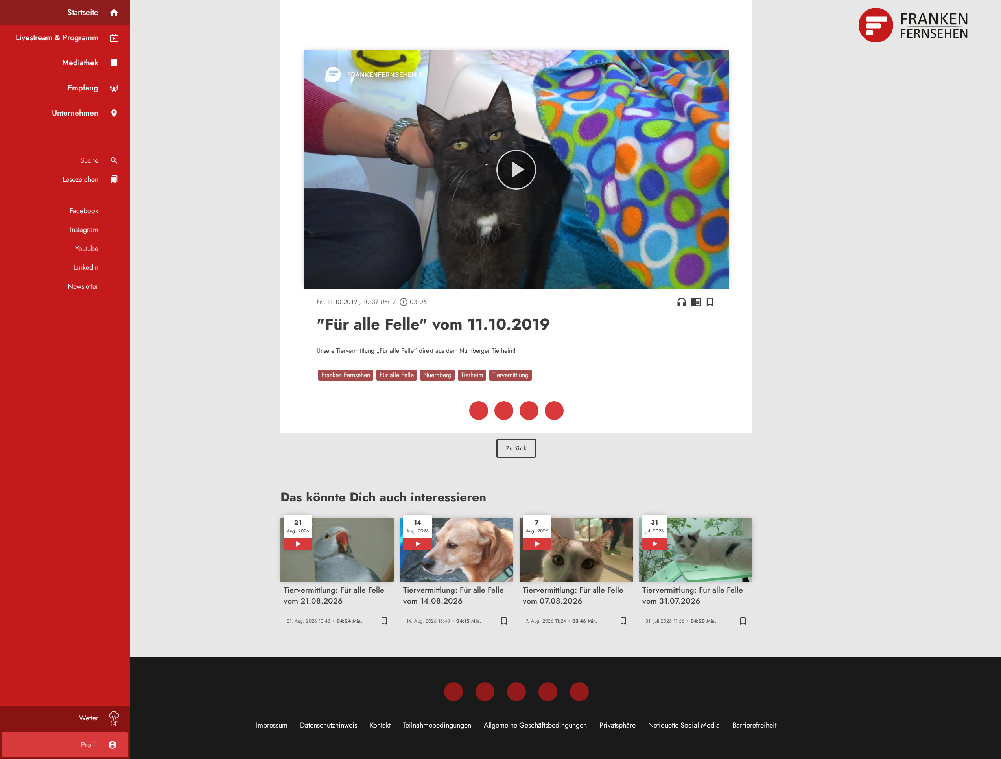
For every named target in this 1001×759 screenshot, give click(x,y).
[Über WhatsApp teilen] (529, 410)
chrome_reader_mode (695, 302)
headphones (681, 302)
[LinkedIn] (547, 691)
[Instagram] (485, 691)
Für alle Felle (397, 375)
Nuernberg (437, 375)
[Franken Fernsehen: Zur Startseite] (914, 25)
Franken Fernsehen (345, 375)
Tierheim (472, 375)
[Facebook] (453, 691)
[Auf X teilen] (503, 410)
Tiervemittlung (510, 375)
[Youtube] (516, 691)
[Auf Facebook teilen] (478, 410)
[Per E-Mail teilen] (554, 410)
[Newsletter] (579, 691)
